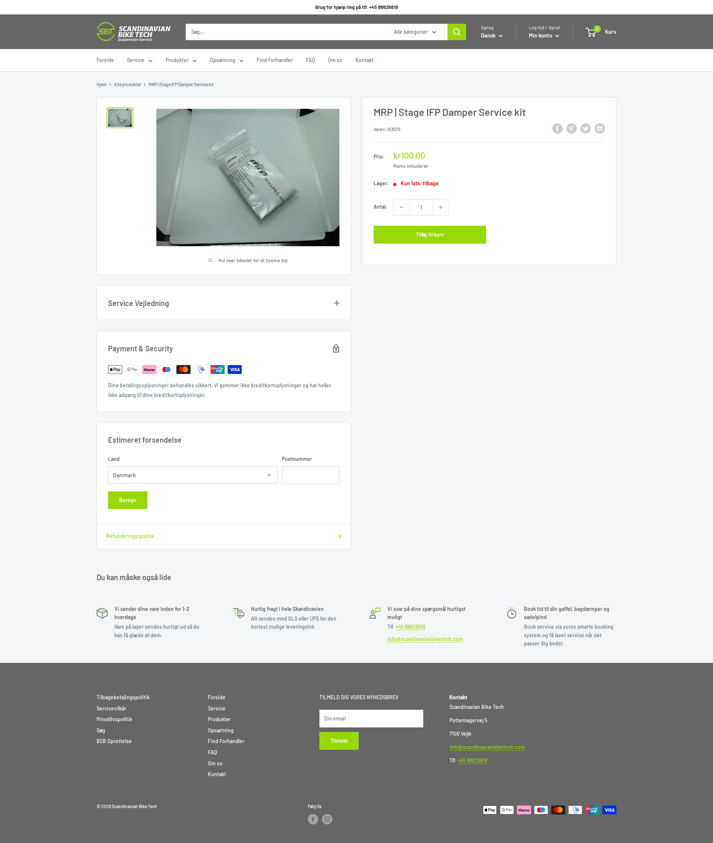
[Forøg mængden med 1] (441, 207)
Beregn (127, 500)
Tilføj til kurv (430, 234)
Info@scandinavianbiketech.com (487, 747)
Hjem (102, 84)
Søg (101, 730)
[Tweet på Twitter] (585, 128)
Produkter (177, 60)
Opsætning (222, 60)
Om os (335, 60)
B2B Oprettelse (114, 741)
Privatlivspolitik (114, 719)
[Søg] (456, 32)
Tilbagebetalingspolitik (123, 697)
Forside (105, 60)
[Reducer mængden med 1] (401, 207)
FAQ (310, 60)
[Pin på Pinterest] (571, 128)
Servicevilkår (111, 708)
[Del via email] (600, 128)
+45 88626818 (410, 627)
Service (135, 60)
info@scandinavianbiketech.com (425, 639)
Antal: (380, 207)
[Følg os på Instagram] (327, 819)
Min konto (541, 35)
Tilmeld (339, 741)
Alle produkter (127, 84)
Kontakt (364, 60)
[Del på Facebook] (557, 128)
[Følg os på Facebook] (313, 819)
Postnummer (297, 459)
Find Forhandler (275, 60)
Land (114, 459)
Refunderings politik (130, 536)
